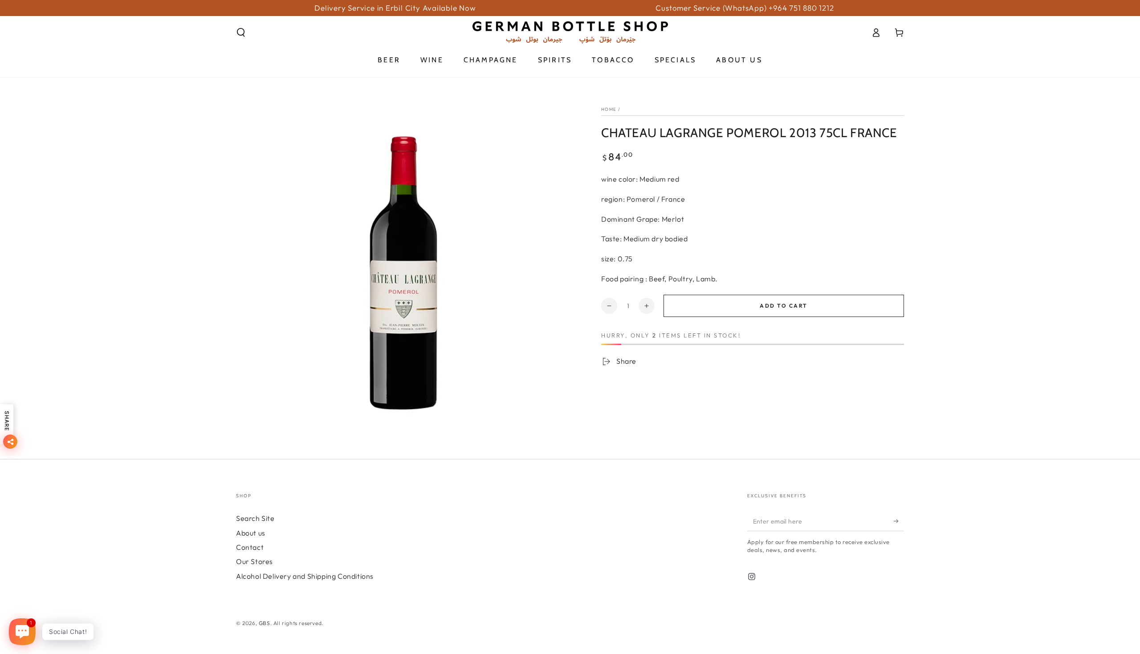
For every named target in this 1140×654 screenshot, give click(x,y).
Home (608, 109)
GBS (264, 623)
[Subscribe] (899, 521)
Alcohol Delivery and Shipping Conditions (305, 576)
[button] (240, 32)
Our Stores (254, 561)
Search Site (255, 518)
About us (250, 532)
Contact (250, 547)
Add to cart (783, 305)
